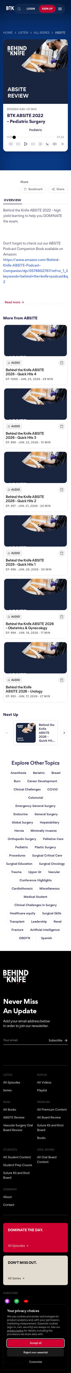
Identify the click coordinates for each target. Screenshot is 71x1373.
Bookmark (35, 189)
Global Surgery (22, 822)
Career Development (42, 781)
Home (8, 32)
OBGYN (24, 938)
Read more (12, 302)
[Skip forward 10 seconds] (33, 144)
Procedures (17, 855)
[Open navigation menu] (60, 9)
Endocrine (20, 814)
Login (31, 8)
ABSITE (60, 32)
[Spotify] (17, 1301)
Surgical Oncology (52, 864)
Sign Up (47, 8)
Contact (8, 1205)
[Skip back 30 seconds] (10, 144)
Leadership (39, 921)
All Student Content (17, 1157)
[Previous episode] (6, 732)
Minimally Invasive (44, 831)
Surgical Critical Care (47, 855)
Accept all (35, 1343)
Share (60, 189)
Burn (17, 781)
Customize (35, 1362)
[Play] (25, 144)
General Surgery (46, 814)
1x (47, 144)
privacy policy (15, 1330)
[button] (35, 354)
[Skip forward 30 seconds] (40, 144)
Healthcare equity (23, 913)
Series (7, 1090)
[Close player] (62, 144)
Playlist (42, 1090)
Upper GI (34, 872)
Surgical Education (19, 864)
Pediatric (35, 130)
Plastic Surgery (45, 847)
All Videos (44, 1082)
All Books (9, 1109)
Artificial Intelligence (45, 930)
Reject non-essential (35, 1352)
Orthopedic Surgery (22, 839)
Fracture (17, 930)
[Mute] (54, 144)
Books (41, 1138)
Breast (56, 773)
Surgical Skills (51, 913)
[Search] (19, 9)
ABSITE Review (13, 1117)
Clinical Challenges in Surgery (35, 905)
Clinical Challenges (27, 789)
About (7, 1197)
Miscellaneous (49, 888)
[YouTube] (26, 1301)
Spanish (46, 938)
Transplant (17, 921)
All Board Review (49, 1117)
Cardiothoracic (22, 888)
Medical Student (35, 897)
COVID (52, 789)
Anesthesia (18, 773)
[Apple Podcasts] (7, 1301)
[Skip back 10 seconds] (18, 144)
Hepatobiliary (49, 822)
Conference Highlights (36, 880)
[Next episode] (64, 732)
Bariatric (39, 773)
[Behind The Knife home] (10, 9)
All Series (42, 32)
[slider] (34, 137)
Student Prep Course (17, 1165)
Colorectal (35, 797)
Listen (23, 32)
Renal (58, 921)
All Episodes (11, 1082)
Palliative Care (53, 839)
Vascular (54, 872)
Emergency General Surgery (35, 806)
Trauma (16, 872)
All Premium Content (52, 1109)
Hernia (19, 831)
